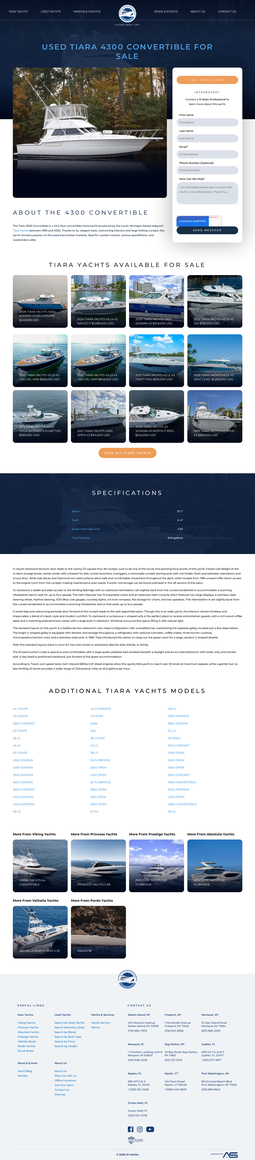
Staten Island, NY (139, 1014)
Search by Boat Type (67, 1036)
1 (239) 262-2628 (138, 1089)
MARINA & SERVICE (87, 11)
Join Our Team (64, 1085)
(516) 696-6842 (210, 1089)
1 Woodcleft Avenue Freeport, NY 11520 (178, 1024)
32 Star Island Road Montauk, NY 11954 (214, 1024)
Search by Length (65, 1046)
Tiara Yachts (21, 230)
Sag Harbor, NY (175, 1044)
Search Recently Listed (69, 1027)
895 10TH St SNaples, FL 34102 (139, 1083)
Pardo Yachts (26, 1046)
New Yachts (25, 1014)
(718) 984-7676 (137, 1030)
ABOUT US (197, 11)
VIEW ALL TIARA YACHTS (127, 453)
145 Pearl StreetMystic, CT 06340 (176, 1083)
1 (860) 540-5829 (175, 1089)
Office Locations (65, 1080)
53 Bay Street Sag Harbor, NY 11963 (181, 1053)
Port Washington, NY (215, 1073)
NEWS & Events (166, 11)
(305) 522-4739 (137, 1115)
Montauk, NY (210, 1014)
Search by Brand (65, 1032)
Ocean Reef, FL (138, 1103)
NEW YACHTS (18, 11)
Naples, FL (135, 1073)
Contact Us (61, 1089)
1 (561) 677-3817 (211, 1060)
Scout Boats (26, 1050)
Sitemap (59, 1094)
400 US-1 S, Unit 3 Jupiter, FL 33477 (212, 1053)
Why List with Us (65, 1075)
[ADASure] (136, 1140)
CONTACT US (227, 11)
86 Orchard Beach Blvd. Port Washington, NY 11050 (219, 1083)
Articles (23, 1075)
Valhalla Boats (27, 1041)
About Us (60, 1063)
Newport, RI (136, 1044)
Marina (95, 1027)
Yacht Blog (25, 1071)
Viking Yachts (27, 1022)
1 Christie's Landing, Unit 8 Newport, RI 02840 (145, 1053)
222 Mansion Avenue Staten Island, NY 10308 (143, 1024)
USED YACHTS (51, 11)
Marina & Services (102, 1014)
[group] (90, 133)
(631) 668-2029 (210, 1030)
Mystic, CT (171, 1073)
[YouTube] (150, 1129)
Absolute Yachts (28, 1032)
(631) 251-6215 (173, 1060)
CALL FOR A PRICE (207, 80)
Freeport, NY (173, 1014)
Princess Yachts (28, 1027)
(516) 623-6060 (174, 1030)
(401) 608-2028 (137, 1060)
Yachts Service (100, 1022)
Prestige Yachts (28, 1036)
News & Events (27, 1063)
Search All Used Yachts (69, 1022)
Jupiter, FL (208, 1044)
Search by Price (64, 1041)
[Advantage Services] (224, 1157)
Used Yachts (62, 1014)
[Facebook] (131, 1129)
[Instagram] (140, 1129)
